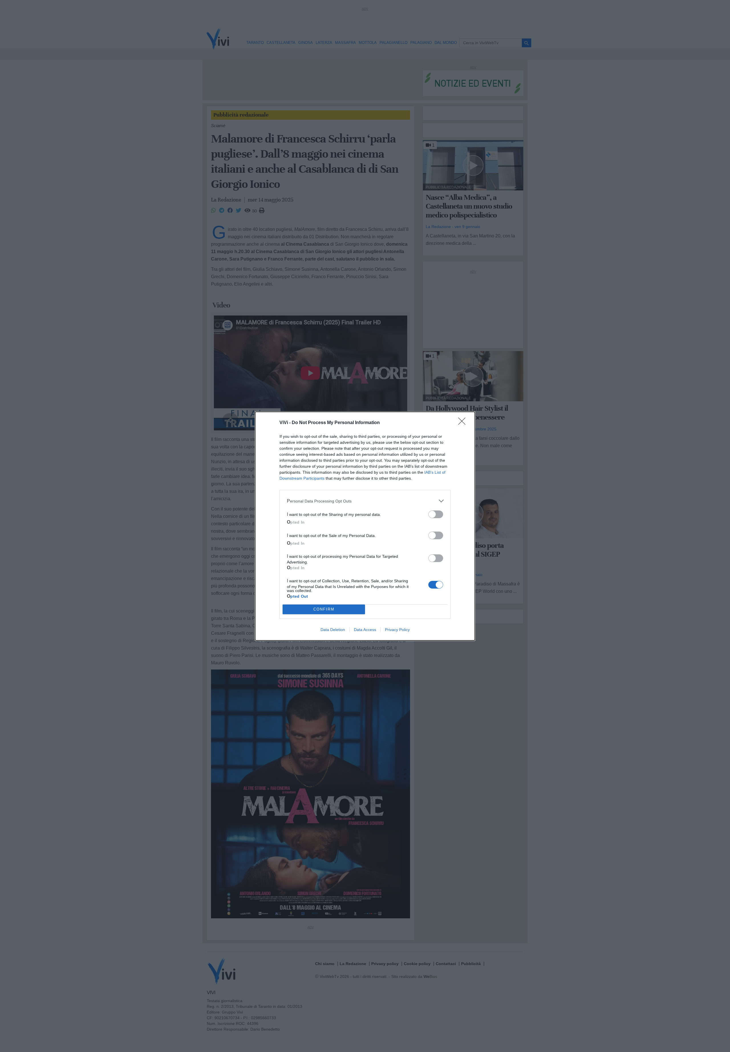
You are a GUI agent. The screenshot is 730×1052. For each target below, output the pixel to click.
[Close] (463, 423)
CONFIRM (323, 609)
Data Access (365, 629)
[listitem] (365, 501)
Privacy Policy (397, 629)
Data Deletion (333, 629)
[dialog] (365, 526)
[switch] (435, 514)
